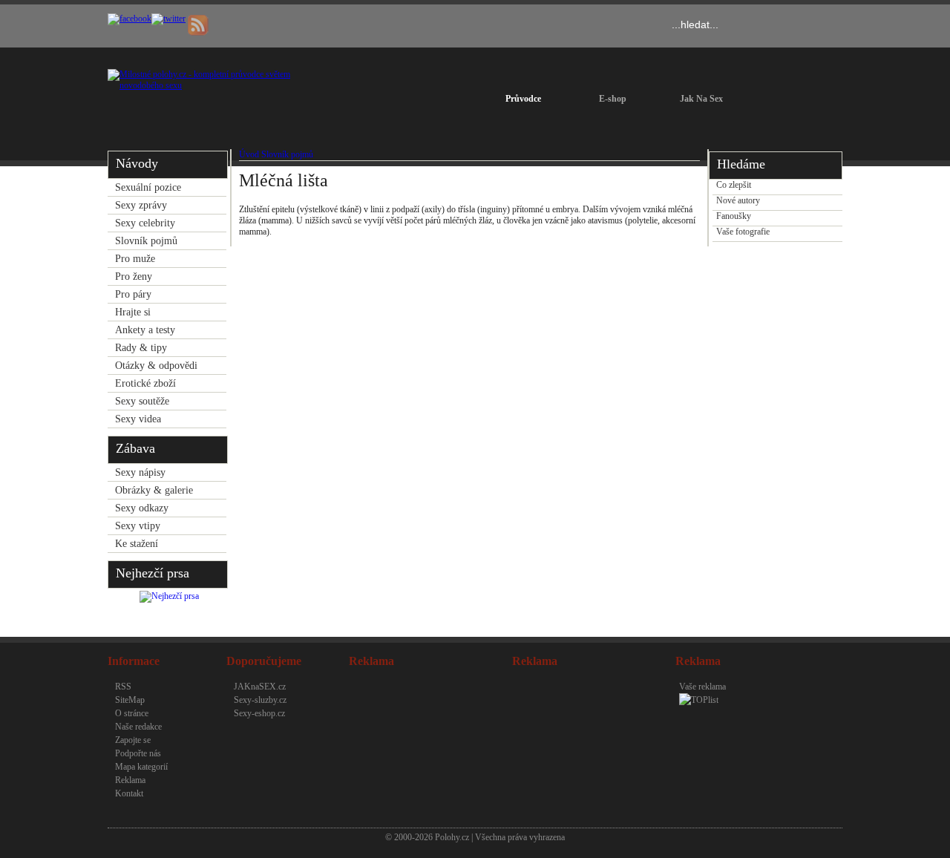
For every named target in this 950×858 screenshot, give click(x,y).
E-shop (612, 99)
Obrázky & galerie (154, 490)
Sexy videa (138, 419)
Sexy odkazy (141, 508)
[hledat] (818, 25)
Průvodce (523, 99)
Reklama (130, 780)
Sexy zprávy (141, 205)
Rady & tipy (141, 347)
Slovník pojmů (146, 240)
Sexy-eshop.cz (259, 713)
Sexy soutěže (142, 401)
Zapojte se (133, 740)
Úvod (249, 154)
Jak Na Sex (701, 99)
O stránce (131, 713)
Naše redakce (138, 726)
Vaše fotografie (743, 231)
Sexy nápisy (140, 472)
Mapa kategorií (141, 767)
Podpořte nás (138, 753)
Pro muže (135, 258)
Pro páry (133, 294)
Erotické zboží (145, 383)
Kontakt (129, 793)
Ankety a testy (145, 329)
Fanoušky (733, 216)
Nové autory (738, 200)
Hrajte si (133, 312)
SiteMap (130, 700)
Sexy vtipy (137, 525)
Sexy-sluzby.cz (260, 700)
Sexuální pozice (148, 187)
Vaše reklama (702, 686)
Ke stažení (136, 543)
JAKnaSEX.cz (260, 686)
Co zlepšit (733, 185)
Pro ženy (133, 276)
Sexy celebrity (145, 223)
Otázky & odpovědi (156, 365)
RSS (123, 686)
